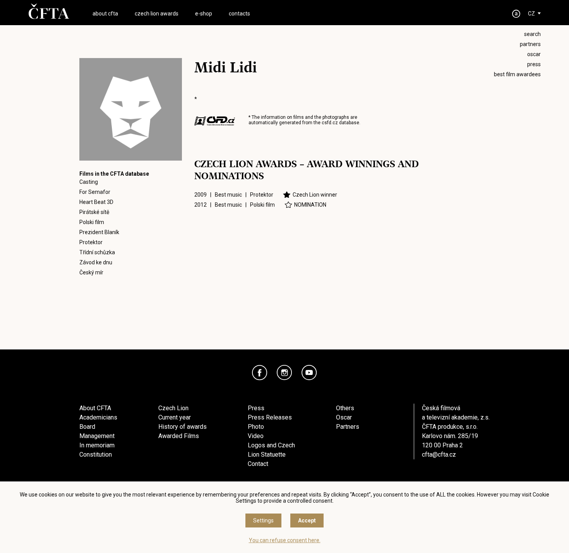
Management (97, 436)
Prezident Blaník (99, 232)
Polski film (91, 222)
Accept (307, 520)
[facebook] (259, 372)
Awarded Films (178, 436)
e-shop (203, 13)
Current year (174, 417)
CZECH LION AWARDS (156, 13)
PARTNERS (530, 44)
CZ (531, 13)
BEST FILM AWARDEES (517, 74)
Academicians (98, 417)
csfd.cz (330, 122)
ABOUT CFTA (105, 13)
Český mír (91, 272)
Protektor (91, 242)
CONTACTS (239, 13)
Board (87, 426)
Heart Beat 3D (96, 202)
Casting (88, 182)
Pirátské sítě (94, 212)
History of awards (182, 426)
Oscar (344, 417)
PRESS (534, 64)
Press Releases (270, 417)
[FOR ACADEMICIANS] (516, 14)
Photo (256, 426)
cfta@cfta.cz (439, 454)
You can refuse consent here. (284, 540)
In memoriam (97, 445)
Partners (347, 426)
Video (256, 436)
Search (532, 34)
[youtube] (309, 372)
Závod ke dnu (95, 262)
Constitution (95, 454)
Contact (258, 463)
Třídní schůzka (97, 252)
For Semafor (94, 192)
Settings (263, 520)
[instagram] (284, 372)
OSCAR (534, 54)
